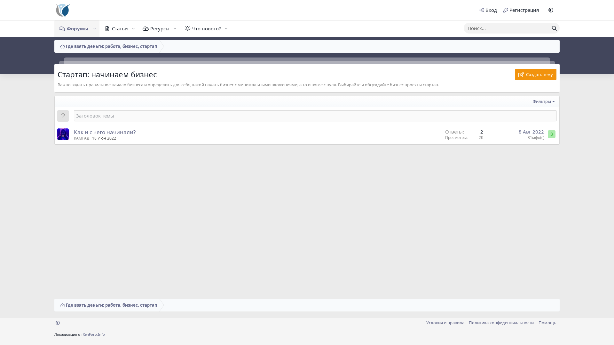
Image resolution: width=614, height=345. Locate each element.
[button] (550, 10)
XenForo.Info (94, 334)
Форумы (77, 28)
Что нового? (206, 28)
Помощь (547, 323)
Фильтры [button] (542, 101)
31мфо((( (536, 137)
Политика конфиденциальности (501, 323)
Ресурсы (159, 28)
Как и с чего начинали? (105, 132)
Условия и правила (445, 323)
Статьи (120, 28)
